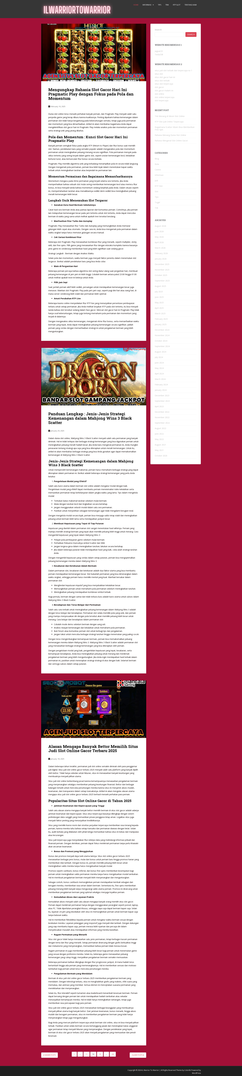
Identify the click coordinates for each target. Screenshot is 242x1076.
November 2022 (162, 417)
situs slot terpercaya (164, 83)
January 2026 (161, 258)
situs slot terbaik (162, 80)
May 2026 (159, 237)
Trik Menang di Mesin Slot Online (170, 116)
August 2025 (160, 286)
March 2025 (160, 313)
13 (100, 1054)
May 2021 (159, 450)
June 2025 (159, 297)
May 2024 (159, 368)
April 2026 (159, 242)
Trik (167, 5)
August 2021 (160, 444)
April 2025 (159, 308)
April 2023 (159, 406)
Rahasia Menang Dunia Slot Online (170, 135)
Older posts (137, 1055)
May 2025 (159, 302)
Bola (157, 164)
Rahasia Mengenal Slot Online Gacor (171, 140)
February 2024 (161, 384)
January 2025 (161, 324)
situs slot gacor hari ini (165, 77)
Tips (159, 5)
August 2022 (160, 428)
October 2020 (161, 455)
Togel (157, 202)
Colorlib (187, 1070)
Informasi (147, 5)
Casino (158, 169)
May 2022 (159, 439)
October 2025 (161, 275)
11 (87, 1054)
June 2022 (159, 433)
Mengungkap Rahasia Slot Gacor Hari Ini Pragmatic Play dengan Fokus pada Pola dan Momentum (91, 94)
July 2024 (159, 357)
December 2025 (162, 264)
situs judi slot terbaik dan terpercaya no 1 (173, 70)
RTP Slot (176, 5)
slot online (159, 94)
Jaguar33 (159, 51)
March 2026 (160, 247)
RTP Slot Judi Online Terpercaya (169, 121)
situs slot (159, 73)
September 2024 (162, 346)
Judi (156, 180)
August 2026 (160, 226)
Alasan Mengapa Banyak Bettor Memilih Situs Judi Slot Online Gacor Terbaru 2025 (93, 748)
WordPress (196, 1073)
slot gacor (159, 87)
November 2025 (162, 269)
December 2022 (162, 412)
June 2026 (159, 231)
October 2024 (161, 340)
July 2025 (159, 291)
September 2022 (162, 422)
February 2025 (161, 319)
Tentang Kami (191, 5)
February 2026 (161, 253)
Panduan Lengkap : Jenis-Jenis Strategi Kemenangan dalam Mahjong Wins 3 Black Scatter (90, 418)
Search (158, 29)
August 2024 (160, 351)
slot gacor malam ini (164, 90)
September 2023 (162, 401)
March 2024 (160, 379)
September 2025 (162, 280)
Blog (157, 158)
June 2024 (159, 362)
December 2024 (162, 330)
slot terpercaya (161, 100)
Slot (156, 191)
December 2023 (162, 395)
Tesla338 (159, 54)
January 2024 (161, 390)
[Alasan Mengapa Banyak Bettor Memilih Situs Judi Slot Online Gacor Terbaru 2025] (93, 709)
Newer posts (50, 1055)
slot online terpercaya (164, 97)
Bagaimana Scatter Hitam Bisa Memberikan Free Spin (175, 128)
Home (135, 5)
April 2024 (159, 373)
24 (113, 1054)
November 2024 (162, 335)
